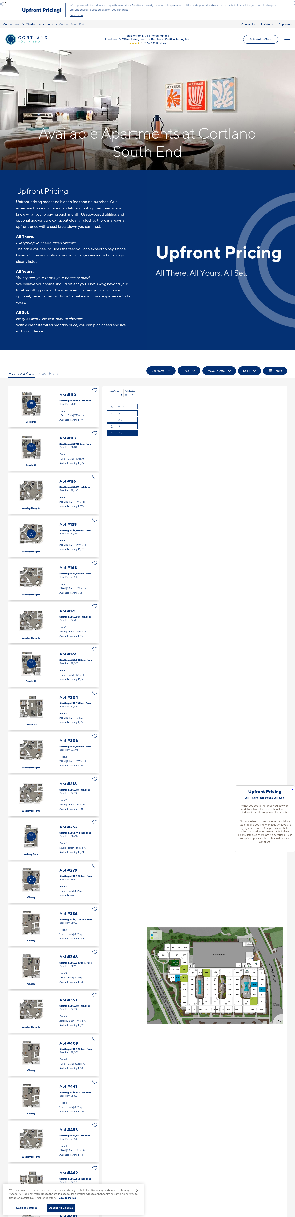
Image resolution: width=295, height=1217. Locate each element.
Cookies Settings (26, 1207)
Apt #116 (53, 494)
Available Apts (21, 374)
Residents (267, 26)
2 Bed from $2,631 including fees (169, 40)
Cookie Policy (67, 1197)
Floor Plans (48, 374)
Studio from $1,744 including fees (147, 37)
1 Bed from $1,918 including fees (125, 40)
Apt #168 (53, 581)
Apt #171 (53, 624)
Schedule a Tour (260, 41)
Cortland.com (11, 26)
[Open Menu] (287, 41)
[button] (3, 2)
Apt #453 (53, 1143)
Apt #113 (53, 451)
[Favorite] (94, 392)
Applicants (285, 26)
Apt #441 (53, 1099)
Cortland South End (71, 26)
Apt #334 (53, 927)
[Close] (137, 1190)
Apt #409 (53, 1056)
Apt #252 (53, 840)
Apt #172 (53, 667)
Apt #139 (53, 538)
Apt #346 (53, 970)
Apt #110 (53, 408)
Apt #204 (53, 710)
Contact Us (248, 26)
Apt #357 (53, 1013)
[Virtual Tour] (31, 405)
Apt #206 (53, 754)
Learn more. (71, 16)
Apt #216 (53, 797)
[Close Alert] (291, 4)
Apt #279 (53, 883)
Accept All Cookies (61, 1207)
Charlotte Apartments (40, 26)
